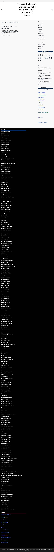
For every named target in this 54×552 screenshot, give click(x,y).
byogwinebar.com (5, 285)
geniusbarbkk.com (5, 399)
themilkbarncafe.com (5, 329)
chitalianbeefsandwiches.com (7, 359)
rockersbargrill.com (5, 327)
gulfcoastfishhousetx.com (6, 397)
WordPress (27, 550)
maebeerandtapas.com (6, 386)
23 (40, 58)
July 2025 (40, 48)
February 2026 (41, 35)
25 (45, 58)
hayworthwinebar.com (5, 422)
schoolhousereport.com (6, 230)
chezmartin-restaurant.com (7, 226)
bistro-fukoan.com (5, 291)
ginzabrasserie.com (5, 333)
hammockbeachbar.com (6, 313)
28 (51, 58)
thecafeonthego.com (5, 281)
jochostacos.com (4, 431)
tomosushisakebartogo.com (7, 494)
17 (42, 57)
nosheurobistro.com (5, 142)
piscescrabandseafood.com (7, 437)
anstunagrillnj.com (5, 492)
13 (49, 55)
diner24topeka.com (5, 355)
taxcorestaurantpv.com (6, 435)
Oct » (42, 63)
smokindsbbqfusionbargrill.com (7, 405)
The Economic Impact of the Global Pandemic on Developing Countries (44, 69)
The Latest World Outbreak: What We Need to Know (45, 73)
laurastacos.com (4, 363)
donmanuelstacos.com (6, 369)
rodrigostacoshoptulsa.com (7, 378)
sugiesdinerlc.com (4, 336)
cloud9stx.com (4, 338)
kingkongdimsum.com (5, 372)
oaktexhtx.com (4, 395)
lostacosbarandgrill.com (6, 294)
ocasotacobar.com (5, 249)
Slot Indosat (40, 117)
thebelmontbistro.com (6, 274)
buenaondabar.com (5, 270)
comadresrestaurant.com (6, 462)
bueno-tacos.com (5, 411)
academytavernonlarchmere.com (8, 414)
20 (49, 57)
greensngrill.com (4, 203)
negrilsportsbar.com (5, 277)
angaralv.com (4, 180)
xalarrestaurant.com (5, 456)
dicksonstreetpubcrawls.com (7, 264)
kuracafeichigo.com (5, 477)
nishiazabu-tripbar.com (6, 268)
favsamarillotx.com (5, 433)
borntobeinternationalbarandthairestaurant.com (11, 475)
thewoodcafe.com (5, 146)
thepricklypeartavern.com (6, 390)
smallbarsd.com (4, 133)
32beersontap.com (5, 156)
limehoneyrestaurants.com (6, 466)
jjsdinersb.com (4, 449)
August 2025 (40, 46)
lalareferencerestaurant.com (7, 460)
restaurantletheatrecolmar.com (8, 197)
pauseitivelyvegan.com (6, 506)
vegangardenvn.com (5, 504)
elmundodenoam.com (5, 131)
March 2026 (40, 33)
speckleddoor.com (5, 161)
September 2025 (41, 44)
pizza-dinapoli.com (5, 169)
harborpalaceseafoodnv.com (7, 260)
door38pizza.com (4, 488)
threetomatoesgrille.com (6, 371)
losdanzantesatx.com (5, 256)
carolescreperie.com (5, 211)
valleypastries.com (5, 190)
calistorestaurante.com (6, 201)
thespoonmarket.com (5, 209)
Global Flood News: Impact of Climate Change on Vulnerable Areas (44, 83)
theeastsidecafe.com (5, 393)
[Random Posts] (1, 9)
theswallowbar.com (5, 353)
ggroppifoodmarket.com (6, 207)
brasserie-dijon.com (5, 409)
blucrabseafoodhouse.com (6, 323)
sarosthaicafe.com (5, 420)
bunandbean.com (4, 186)
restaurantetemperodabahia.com (8, 344)
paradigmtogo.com (5, 300)
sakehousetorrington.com (6, 205)
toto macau (40, 120)
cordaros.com (4, 184)
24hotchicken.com (5, 135)
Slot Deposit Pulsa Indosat (43, 112)
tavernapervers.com (5, 346)
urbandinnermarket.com (6, 298)
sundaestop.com (4, 154)
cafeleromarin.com (5, 325)
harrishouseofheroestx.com (6, 243)
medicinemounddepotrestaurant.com (9, 458)
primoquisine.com (4, 220)
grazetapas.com (4, 342)
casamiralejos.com (5, 216)
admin (3, 35)
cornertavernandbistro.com (7, 430)
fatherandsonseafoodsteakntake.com (9, 237)
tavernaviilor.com (4, 361)
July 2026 (40, 25)
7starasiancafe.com (5, 182)
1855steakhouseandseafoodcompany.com (10, 374)
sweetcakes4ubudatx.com (6, 317)
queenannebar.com (5, 407)
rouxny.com (3, 194)
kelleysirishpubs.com (5, 439)
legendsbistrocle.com (5, 315)
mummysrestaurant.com (6, 391)
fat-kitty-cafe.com (5, 479)
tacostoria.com (4, 255)
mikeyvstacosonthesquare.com (7, 232)
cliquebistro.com (4, 239)
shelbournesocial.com (5, 167)
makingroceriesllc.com (6, 215)
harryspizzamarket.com (6, 490)
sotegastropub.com (5, 348)
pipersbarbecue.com (5, 283)
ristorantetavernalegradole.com (8, 266)
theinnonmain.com (5, 148)
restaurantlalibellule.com (6, 454)
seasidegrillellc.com (5, 416)
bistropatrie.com (4, 236)
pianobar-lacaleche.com (6, 228)
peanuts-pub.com (5, 312)
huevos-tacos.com (5, 296)
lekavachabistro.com (5, 289)
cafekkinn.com (4, 483)
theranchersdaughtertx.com (7, 426)
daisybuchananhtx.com (6, 234)
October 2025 (41, 42)
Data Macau (40, 105)
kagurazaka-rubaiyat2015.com (7, 137)
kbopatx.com (4, 218)
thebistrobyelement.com (6, 251)
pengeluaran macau (42, 122)
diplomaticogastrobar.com (6, 496)
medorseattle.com (5, 293)
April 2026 (40, 31)
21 (51, 57)
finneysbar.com (4, 331)
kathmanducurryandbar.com (7, 367)
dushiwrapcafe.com (5, 279)
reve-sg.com (3, 178)
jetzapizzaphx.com (5, 487)
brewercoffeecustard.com (6, 165)
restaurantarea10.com (5, 188)
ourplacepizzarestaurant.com (7, 485)
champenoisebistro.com (6, 384)
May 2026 (40, 29)
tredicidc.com (4, 199)
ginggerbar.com (4, 352)
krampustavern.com (5, 441)
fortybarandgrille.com (5, 171)
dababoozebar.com (5, 443)
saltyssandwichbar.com (6, 308)
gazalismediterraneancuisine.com (8, 509)
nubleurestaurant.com (5, 452)
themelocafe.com (5, 481)
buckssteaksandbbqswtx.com (7, 388)
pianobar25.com (4, 258)
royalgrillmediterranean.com (7, 418)
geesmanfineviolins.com (6, 150)
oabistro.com (4, 310)
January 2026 (41, 37)
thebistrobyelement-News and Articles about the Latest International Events (27, 10)
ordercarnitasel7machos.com (7, 177)
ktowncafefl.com (4, 319)
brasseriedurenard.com (6, 192)
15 (38, 57)
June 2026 (40, 27)
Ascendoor (45, 549)
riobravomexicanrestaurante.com (8, 163)
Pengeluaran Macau (42, 94)
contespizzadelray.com (6, 173)
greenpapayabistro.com (6, 357)
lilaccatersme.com (5, 159)
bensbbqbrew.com (5, 502)
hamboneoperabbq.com (6, 500)
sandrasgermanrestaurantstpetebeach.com (10, 213)
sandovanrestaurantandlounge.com (8, 471)
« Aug (39, 63)
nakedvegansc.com (5, 508)
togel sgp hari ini (4, 517)
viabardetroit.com (5, 247)
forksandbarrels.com (5, 272)
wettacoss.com (4, 253)
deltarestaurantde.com (6, 464)
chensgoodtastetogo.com (6, 412)
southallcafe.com (4, 376)
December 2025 (41, 39)
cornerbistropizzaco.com (6, 275)
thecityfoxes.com (4, 222)
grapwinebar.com (4, 287)
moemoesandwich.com (6, 445)
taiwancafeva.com (5, 152)
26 (47, 58)
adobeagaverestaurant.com (7, 450)
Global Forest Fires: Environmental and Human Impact (45, 79)
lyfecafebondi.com (5, 245)
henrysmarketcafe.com (6, 196)
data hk (2, 527)
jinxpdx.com (3, 175)
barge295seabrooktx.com (6, 403)
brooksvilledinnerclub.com (6, 241)
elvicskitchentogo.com (5, 302)
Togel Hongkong (41, 107)
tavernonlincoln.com (5, 447)
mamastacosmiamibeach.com (7, 334)
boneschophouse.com (5, 224)
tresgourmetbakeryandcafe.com (8, 350)
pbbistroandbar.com (5, 306)
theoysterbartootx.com (6, 382)
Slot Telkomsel (41, 115)
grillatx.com (3, 304)
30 (40, 60)
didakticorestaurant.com (6, 469)
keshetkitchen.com (5, 498)
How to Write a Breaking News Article (9, 27)
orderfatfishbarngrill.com (6, 401)
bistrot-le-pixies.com (5, 340)
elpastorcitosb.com (5, 144)
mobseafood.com (4, 262)
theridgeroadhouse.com (6, 140)
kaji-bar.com (3, 380)
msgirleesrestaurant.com (6, 321)
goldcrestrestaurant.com (6, 468)
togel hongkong (4, 522)
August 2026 (40, 23)
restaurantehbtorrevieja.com (7, 473)
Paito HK (40, 102)
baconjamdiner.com (5, 424)
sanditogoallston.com (5, 138)
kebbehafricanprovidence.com (7, 158)
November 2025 (41, 41)
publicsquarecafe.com (5, 365)
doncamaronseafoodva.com (7, 428)
